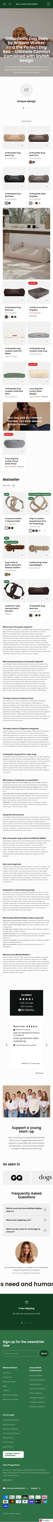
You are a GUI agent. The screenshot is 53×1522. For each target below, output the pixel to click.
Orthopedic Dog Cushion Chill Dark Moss (14, 391)
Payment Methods (10, 1429)
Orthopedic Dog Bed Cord (37, 154)
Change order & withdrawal (12, 1454)
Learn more (7, 1480)
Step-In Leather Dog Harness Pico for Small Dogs (37, 521)
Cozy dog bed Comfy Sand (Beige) (36, 391)
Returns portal (9, 1424)
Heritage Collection (37, 1406)
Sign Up (44, 1353)
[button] (6, 1045)
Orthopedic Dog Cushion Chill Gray (38, 349)
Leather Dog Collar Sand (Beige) (38, 563)
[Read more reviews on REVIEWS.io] (26, 1010)
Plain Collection (35, 1393)
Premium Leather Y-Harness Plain (13, 519)
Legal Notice (8, 1446)
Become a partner (10, 1399)
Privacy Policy (8, 1442)
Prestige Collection (37, 1397)
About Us (7, 1373)
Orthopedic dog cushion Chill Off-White (13, 351)
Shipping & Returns (11, 1420)
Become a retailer (10, 1395)
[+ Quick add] (22, 145)
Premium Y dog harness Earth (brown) (12, 608)
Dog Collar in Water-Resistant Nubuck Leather (13, 565)
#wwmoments (9, 1381)
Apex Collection (36, 1375)
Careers (6, 1390)
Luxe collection (35, 1384)
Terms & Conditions (11, 1433)
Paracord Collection (37, 1389)
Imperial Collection (37, 1380)
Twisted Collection (37, 1402)
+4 (44, 531)
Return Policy (8, 1438)
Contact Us (7, 1377)
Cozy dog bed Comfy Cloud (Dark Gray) (11, 461)
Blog (5, 1386)
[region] (26, 1045)
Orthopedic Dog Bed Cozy (13, 154)
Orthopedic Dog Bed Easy (13, 194)
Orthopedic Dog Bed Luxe (13, 308)
